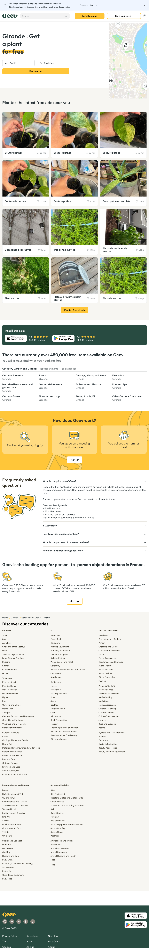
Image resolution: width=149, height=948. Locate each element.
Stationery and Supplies (13, 813)
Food (52, 859)
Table (4, 635)
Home (5, 617)
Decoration (7, 848)
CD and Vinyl (8, 797)
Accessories (8, 867)
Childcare (7, 835)
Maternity (6, 871)
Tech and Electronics (108, 630)
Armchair (6, 643)
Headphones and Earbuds (111, 662)
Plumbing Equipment (60, 650)
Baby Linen (7, 859)
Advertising (32, 936)
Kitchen (5, 665)
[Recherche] (66, 16)
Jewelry (102, 720)
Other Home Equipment (13, 720)
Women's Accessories (109, 693)
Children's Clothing (107, 708)
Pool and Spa (119, 386)
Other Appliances (58, 739)
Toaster (53, 724)
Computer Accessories (109, 650)
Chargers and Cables (108, 646)
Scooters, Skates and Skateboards (66, 797)
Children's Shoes (106, 712)
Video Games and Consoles (15, 805)
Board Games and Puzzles (14, 801)
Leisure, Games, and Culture (15, 785)
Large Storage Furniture (13, 658)
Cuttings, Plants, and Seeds (91, 377)
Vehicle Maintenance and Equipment (67, 669)
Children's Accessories (109, 716)
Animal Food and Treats (61, 840)
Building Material (58, 658)
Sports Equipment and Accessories (67, 824)
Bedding (6, 662)
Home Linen (7, 708)
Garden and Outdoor (32, 617)
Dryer (53, 697)
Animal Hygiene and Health (63, 856)
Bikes (52, 790)
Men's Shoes (104, 701)
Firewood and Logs (49, 398)
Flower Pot (118, 377)
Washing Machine (58, 693)
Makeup (102, 736)
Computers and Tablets (110, 639)
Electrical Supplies (59, 654)
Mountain (54, 816)
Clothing (6, 852)
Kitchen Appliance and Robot (64, 727)
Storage (6, 712)
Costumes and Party (12, 828)
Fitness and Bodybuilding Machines (67, 805)
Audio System (105, 665)
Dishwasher (55, 689)
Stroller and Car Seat (12, 840)
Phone (101, 654)
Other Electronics (107, 677)
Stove (53, 701)
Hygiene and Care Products (112, 732)
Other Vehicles (57, 801)
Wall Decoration (9, 689)
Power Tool (55, 639)
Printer (102, 643)
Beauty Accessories (108, 748)
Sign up (74, 459)
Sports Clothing (57, 828)
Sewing (5, 820)
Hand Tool (55, 635)
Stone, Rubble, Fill (85, 398)
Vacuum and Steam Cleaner (63, 731)
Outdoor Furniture (12, 377)
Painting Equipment (59, 646)
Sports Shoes (56, 832)
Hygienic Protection (108, 744)
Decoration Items (10, 693)
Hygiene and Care (10, 856)
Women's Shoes (106, 689)
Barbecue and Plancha (88, 386)
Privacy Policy (9, 936)
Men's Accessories (107, 705)
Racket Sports (56, 813)
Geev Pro (53, 936)
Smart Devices (105, 673)
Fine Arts (6, 816)
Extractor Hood (57, 708)
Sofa (4, 639)
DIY (52, 630)
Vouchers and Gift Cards (14, 724)
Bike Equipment (57, 794)
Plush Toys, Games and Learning (17, 863)
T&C (4, 941)
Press (29, 941)
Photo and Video (106, 669)
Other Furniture (9, 669)
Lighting (6, 697)
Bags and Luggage (107, 724)
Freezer (53, 686)
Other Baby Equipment (13, 875)
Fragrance (103, 740)
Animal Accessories (59, 848)
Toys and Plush (9, 809)
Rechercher (35, 71)
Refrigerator (56, 682)
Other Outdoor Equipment (127, 398)
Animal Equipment (59, 852)
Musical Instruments (11, 824)
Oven (52, 712)
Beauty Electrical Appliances (112, 751)
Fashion (102, 681)
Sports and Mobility (59, 785)
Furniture (6, 630)
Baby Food (7, 878)
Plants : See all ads (74, 310)
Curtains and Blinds (11, 705)
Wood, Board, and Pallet (61, 662)
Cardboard (55, 673)
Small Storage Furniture (13, 654)
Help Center (54, 941)
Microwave (55, 716)
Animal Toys (56, 844)
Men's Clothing (105, 697)
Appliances (55, 677)
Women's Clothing (107, 686)
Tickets (5, 832)
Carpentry (55, 665)
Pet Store (54, 835)
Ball (52, 809)
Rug (4, 701)
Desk (4, 650)
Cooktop (54, 705)
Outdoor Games (11, 398)
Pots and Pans (9, 686)
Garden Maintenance (50, 386)
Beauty (102, 727)
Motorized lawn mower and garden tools (17, 387)
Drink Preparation (58, 720)
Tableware (7, 678)
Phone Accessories (107, 658)
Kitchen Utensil (9, 682)
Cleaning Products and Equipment (18, 716)
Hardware (55, 643)
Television (103, 635)
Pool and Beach (57, 820)
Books (5, 790)
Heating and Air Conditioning (63, 735)
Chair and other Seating (13, 646)
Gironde (15, 617)
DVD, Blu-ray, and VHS (12, 794)
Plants (43, 377)
